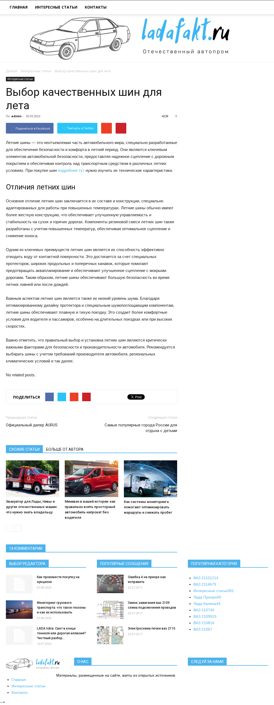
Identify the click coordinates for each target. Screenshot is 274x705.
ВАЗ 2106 (202, 629)
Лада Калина (206, 603)
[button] (261, 8)
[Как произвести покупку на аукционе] (19, 584)
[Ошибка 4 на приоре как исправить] (110, 584)
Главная (19, 7)
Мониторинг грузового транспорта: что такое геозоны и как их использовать (61, 607)
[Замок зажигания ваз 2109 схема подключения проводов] (110, 609)
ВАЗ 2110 (205, 578)
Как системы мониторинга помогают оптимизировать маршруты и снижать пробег (148, 507)
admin (16, 116)
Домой (11, 71)
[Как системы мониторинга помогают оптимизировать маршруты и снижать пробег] (150, 478)
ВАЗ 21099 (204, 616)
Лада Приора (207, 597)
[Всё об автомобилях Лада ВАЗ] (137, 38)
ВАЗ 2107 (203, 610)
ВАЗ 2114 (204, 584)
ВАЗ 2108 (203, 623)
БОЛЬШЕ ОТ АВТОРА (64, 449)
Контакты (95, 7)
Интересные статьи (56, 7)
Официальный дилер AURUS (32, 425)
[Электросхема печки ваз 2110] (110, 635)
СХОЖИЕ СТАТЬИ (24, 449)
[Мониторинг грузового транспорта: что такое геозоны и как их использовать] (19, 609)
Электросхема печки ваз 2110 (151, 628)
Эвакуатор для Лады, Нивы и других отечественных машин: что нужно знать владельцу (31, 506)
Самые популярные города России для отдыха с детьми (141, 428)
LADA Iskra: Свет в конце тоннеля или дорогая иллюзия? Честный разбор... (61, 633)
